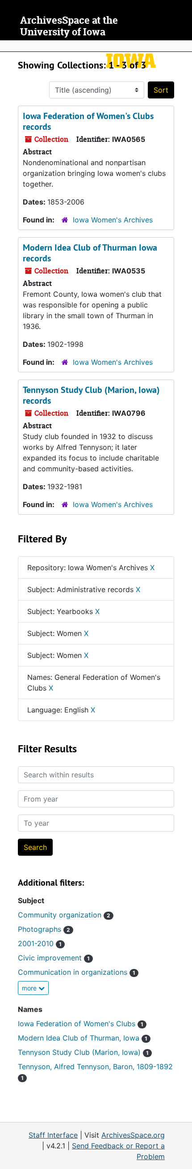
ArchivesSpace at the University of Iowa (69, 26)
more (30, 988)
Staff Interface (53, 1135)
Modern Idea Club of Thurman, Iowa (82, 1037)
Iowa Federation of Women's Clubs (80, 1023)
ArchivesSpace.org (133, 1135)
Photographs (44, 929)
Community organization (64, 914)
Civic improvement (54, 957)
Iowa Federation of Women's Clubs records (88, 121)
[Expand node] (183, 46)
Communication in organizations (76, 972)
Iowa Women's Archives (113, 219)
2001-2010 (40, 943)
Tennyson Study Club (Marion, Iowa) (83, 1052)
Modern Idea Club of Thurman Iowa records (90, 253)
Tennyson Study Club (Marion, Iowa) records (91, 395)
